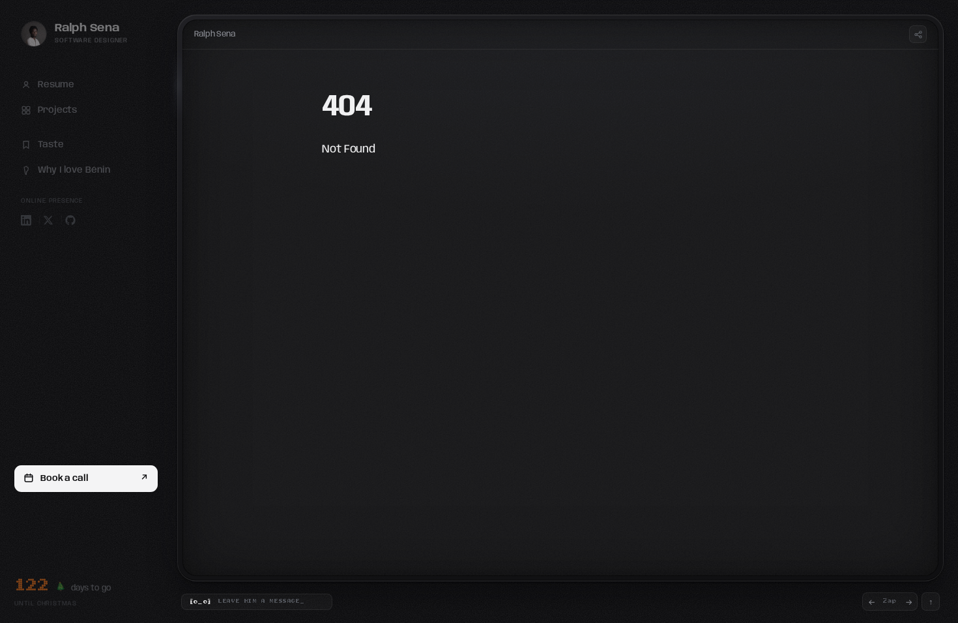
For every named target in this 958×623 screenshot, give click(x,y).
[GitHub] (70, 220)
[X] (48, 220)
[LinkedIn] (26, 220)
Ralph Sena (214, 34)
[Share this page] (918, 34)
